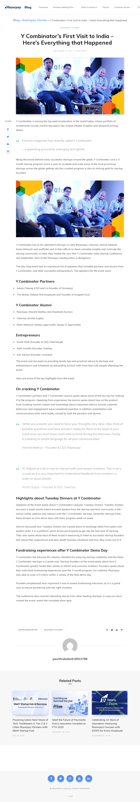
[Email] (8, 151)
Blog (16, 20)
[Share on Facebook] (8, 129)
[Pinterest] (122, 630)
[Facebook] (51, 778)
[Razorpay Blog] (18, 7)
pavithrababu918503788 (70, 659)
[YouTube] (79, 778)
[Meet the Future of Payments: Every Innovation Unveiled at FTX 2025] (70, 703)
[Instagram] (70, 778)
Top (71, 796)
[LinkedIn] (8, 144)
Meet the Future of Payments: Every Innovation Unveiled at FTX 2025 (69, 723)
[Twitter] (60, 778)
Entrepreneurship (28, 630)
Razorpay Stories (34, 20)
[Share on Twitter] (8, 136)
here (69, 600)
